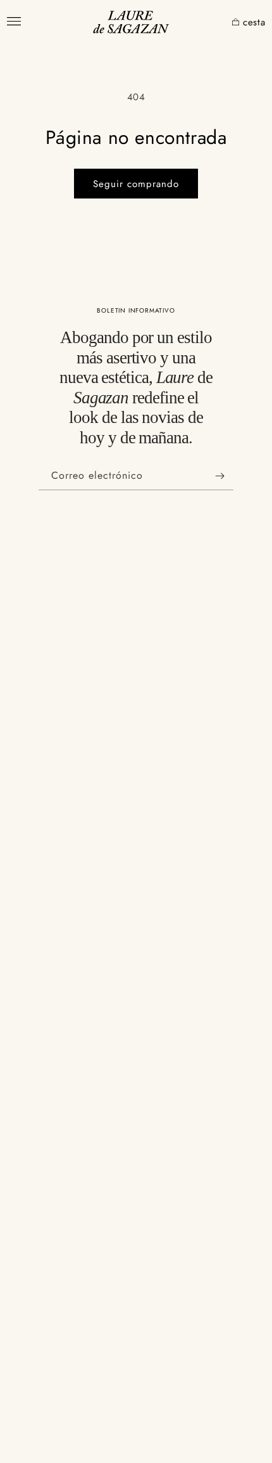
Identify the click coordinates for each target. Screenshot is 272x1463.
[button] (222, 22)
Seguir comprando (136, 184)
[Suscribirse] (219, 476)
